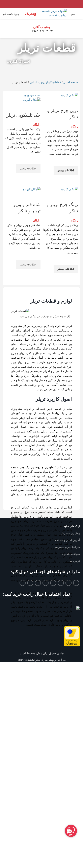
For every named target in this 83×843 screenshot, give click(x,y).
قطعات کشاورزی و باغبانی (45, 82)
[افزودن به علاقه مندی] (73, 161)
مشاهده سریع (73, 180)
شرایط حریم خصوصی (67, 547)
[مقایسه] (73, 102)
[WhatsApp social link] (51, 71)
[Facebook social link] (72, 71)
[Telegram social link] (45, 71)
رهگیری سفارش (70, 533)
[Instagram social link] (61, 583)
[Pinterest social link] (61, 71)
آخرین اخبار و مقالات (67, 540)
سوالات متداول (71, 553)
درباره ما (75, 560)
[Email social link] (68, 583)
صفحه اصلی (70, 82)
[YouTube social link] (53, 583)
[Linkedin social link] (56, 71)
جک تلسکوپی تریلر (23, 115)
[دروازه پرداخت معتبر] (72, 636)
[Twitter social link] (66, 71)
